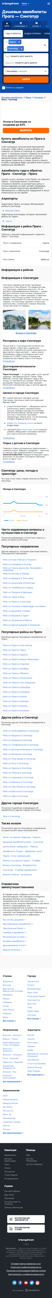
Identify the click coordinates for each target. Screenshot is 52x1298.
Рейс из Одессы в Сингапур (17, 768)
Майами (31, 1046)
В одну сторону (33, 34)
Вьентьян (31, 1004)
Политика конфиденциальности (26, 1267)
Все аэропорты (35, 1075)
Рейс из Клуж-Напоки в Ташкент (19, 560)
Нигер (6, 1006)
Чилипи (31, 1039)
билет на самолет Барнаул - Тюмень (21, 837)
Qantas (6, 1126)
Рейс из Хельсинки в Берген (17, 620)
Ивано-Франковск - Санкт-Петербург (12, 1044)
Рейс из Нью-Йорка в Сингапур (19, 787)
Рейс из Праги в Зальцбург (17, 687)
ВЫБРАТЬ (26, 130)
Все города (33, 1019)
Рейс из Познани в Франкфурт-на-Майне (24, 606)
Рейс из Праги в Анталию (16, 711)
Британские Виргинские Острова (13, 990)
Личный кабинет (12, 1191)
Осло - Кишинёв (10, 1058)
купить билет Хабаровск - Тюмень (20, 847)
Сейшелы (7, 1002)
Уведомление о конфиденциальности (26, 1274)
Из (6, 42)
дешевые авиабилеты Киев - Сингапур (23, 842)
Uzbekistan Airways (12, 1122)
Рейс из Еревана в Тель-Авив (18, 578)
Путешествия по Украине (12, 1203)
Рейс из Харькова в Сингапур (18, 777)
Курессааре (33, 1011)
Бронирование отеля (14, 945)
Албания (7, 1013)
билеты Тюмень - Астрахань (17, 875)
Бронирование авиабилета (17, 924)
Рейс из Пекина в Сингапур (17, 773)
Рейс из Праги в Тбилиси (16, 673)
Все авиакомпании (12, 1133)
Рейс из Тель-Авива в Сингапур (19, 759)
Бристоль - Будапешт (8, 1050)
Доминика (8, 981)
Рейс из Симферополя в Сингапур (20, 745)
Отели (7, 1168)
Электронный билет (13, 928)
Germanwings (9, 1118)
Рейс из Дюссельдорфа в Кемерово (21, 625)
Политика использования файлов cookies (26, 1271)
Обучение (9, 1198)
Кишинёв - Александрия (9, 1077)
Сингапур (38, 97)
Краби (30, 1050)
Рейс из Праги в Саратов (16, 664)
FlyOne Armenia (10, 1100)
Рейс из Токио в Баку (13, 597)
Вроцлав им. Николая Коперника (37, 1055)
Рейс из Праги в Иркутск (15, 655)
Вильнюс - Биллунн (12, 1035)
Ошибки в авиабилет (14, 933)
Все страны (9, 1021)
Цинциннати (33, 981)
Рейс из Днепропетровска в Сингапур (23, 749)
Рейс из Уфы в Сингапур (15, 796)
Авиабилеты (10, 1155)
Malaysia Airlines (10, 1103)
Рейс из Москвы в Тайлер (16, 574)
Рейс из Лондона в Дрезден (17, 592)
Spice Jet (7, 1114)
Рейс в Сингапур (11, 816)
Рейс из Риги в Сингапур (15, 763)
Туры (6, 1164)
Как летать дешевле (13, 920)
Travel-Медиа (10, 1175)
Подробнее (9, 361)
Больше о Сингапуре (26, 333)
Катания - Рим (9, 1072)
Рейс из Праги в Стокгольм (17, 602)
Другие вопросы (12, 950)
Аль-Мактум (33, 1060)
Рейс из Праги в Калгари (16, 701)
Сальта (30, 985)
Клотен (30, 1035)
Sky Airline (7, 1107)
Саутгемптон (33, 1000)
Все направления (12, 1082)
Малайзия (7, 995)
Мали (5, 1017)
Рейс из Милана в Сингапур (17, 754)
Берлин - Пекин (10, 1039)
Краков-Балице (34, 1067)
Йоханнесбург (34, 989)
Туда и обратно (13, 34)
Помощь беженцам (13, 1207)
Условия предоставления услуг (26, 1264)
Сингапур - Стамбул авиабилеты (20, 870)
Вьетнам (7, 985)
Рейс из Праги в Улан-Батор (17, 645)
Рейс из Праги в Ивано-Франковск (21, 659)
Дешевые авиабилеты (12, 97)
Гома (29, 1007)
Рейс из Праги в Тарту (14, 650)
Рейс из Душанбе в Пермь (16, 611)
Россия (6, 1129)
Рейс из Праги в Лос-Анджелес (19, 683)
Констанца (32, 1043)
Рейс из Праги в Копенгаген (17, 678)
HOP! (5, 1096)
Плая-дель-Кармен (36, 996)
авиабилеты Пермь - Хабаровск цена (22, 851)
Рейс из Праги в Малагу (15, 706)
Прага (28, 97)
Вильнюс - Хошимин (12, 1055)
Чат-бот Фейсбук (34, 1164)
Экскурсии (9, 1171)
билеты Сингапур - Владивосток (19, 865)
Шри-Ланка (8, 1010)
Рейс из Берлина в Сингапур (18, 782)
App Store (9, 1195)
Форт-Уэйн (32, 992)
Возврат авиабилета (14, 941)
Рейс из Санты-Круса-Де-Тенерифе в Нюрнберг (22, 569)
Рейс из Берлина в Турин (16, 616)
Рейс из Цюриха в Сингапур (17, 740)
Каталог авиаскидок (10, 1160)
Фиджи (6, 999)
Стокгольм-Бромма (36, 1064)
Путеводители (11, 1179)
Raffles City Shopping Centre (20, 423)
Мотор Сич (8, 1111)
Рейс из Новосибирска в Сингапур (21, 731)
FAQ (28, 1155)
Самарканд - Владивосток (9, 1067)
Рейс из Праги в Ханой (15, 697)
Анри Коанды (33, 1071)
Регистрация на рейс (14, 937)
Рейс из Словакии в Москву (17, 564)
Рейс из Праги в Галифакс (16, 692)
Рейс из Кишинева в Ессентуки (19, 583)
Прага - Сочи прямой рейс (17, 856)
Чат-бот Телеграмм (31, 1160)
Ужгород (31, 1015)
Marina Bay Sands (30, 430)
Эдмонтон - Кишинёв (13, 1062)
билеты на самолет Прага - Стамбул (21, 861)
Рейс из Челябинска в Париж (18, 588)
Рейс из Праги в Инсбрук (16, 669)
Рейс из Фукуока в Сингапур (17, 735)
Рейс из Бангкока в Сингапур (18, 791)
